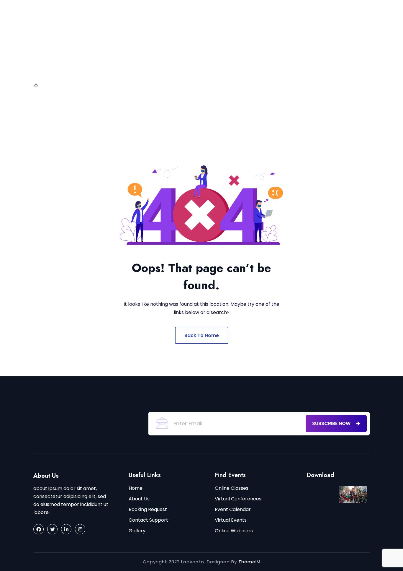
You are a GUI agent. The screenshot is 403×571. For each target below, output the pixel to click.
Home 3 (144, 43)
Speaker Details (246, 43)
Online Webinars (234, 530)
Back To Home (201, 335)
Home (110, 14)
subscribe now (332, 423)
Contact (257, 14)
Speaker (206, 43)
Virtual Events (231, 520)
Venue (290, 72)
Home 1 (288, 14)
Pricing (181, 72)
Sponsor (213, 72)
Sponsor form (254, 72)
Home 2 (115, 43)
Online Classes (231, 488)
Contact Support (148, 520)
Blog (224, 14)
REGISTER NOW (364, 41)
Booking (174, 43)
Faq (157, 72)
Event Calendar (233, 509)
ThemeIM (249, 562)
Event (194, 14)
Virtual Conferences (238, 498)
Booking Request (148, 509)
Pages (168, 14)
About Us (139, 14)
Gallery (287, 43)
